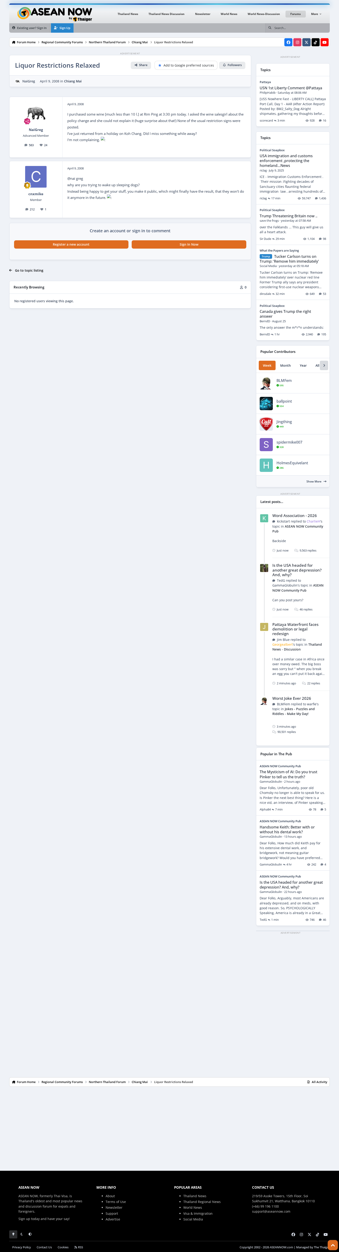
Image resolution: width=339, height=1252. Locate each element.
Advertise (113, 1219)
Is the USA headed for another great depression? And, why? (297, 570)
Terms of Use (116, 1202)
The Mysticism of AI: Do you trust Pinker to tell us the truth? (288, 774)
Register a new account (71, 244)
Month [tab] (285, 365)
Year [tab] (303, 365)
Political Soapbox (272, 150)
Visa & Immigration (198, 1213)
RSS (80, 1247)
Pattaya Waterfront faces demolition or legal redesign (295, 629)
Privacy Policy (21, 1247)
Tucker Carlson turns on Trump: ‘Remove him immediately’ (289, 259)
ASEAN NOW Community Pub (280, 766)
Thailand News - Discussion (297, 646)
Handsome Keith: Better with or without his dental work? (287, 829)
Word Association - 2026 (294, 515)
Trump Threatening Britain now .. (288, 215)
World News (192, 1207)
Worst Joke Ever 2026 (291, 698)
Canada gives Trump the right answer (285, 314)
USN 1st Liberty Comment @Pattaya (291, 87)
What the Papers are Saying (279, 250)
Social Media (193, 1219)
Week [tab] (267, 365)
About (110, 1196)
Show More (314, 481)
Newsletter (114, 1207)
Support (112, 1213)
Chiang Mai (73, 81)
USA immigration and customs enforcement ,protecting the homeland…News (286, 160)
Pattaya (265, 82)
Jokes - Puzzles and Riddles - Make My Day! (293, 711)
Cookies (63, 1247)
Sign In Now (189, 244)
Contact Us (44, 1247)
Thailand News (194, 1196)
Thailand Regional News (202, 1202)
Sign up (24, 1219)
